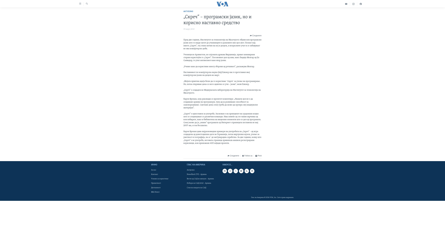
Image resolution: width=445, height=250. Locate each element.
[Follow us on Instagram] (230, 171)
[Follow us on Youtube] (241, 171)
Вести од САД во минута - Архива (200, 179)
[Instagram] (353, 4)
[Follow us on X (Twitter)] (236, 171)
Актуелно (188, 12)
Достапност (156, 188)
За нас (153, 170)
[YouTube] (346, 4)
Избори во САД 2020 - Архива (199, 183)
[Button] (256, 35)
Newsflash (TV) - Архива (197, 174)
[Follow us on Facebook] (224, 171)
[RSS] (247, 171)
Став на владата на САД (196, 188)
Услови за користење (159, 179)
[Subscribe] (252, 171)
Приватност (156, 183)
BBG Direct (155, 192)
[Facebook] (360, 4)
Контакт (154, 174)
